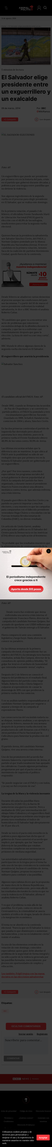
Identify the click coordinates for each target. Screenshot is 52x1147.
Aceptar (43, 1137)
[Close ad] (48, 551)
